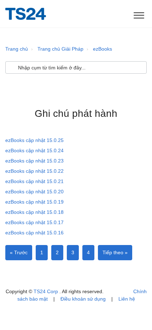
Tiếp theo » (115, 252)
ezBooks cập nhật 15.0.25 (34, 140)
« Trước (19, 252)
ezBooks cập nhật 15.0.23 (34, 161)
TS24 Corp (46, 291)
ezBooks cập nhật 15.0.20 (34, 191)
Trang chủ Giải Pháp (60, 49)
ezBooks (102, 49)
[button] (139, 13)
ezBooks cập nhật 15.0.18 (34, 212)
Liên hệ (126, 299)
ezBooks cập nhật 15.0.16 (34, 232)
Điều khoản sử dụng (83, 299)
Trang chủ (16, 49)
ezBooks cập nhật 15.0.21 (34, 181)
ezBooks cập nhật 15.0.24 (34, 150)
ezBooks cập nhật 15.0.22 (34, 171)
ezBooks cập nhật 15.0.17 (34, 222)
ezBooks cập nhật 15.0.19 (34, 202)
